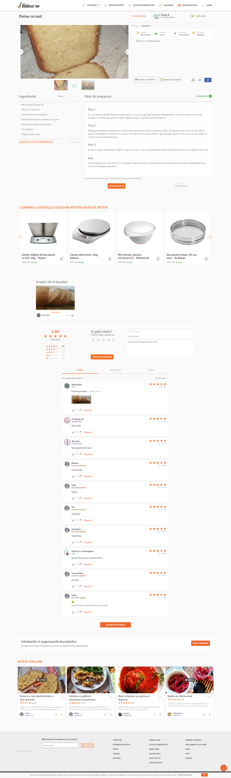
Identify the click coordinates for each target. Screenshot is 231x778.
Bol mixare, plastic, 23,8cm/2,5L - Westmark (133, 256)
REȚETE (115, 749)
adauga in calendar (172, 80)
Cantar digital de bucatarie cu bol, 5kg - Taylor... (38, 256)
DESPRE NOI (117, 740)
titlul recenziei (134, 331)
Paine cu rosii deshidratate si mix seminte (37, 697)
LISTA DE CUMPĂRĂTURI (158, 744)
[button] (22, 52)
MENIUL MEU (154, 749)
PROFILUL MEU (154, 740)
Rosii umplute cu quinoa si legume (134, 697)
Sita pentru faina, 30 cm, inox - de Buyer (181, 256)
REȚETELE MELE (154, 754)
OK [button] (204, 775)
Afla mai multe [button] (185, 775)
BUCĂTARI (117, 758)
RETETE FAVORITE (155, 763)
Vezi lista (75, 142)
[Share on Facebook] (208, 80)
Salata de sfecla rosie (180, 696)
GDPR (187, 749)
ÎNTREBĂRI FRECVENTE (121, 744)
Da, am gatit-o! (116, 186)
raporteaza (181, 186)
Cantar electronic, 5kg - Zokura (84, 256)
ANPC (187, 754)
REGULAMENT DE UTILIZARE (196, 744)
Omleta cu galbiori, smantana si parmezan (82, 697)
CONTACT (188, 758)
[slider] (136, 16)
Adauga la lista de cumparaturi (36, 142)
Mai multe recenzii (115, 624)
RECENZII (116, 754)
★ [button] (133, 16)
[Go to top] (223, 768)
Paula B (165, 15)
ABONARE (87, 745)
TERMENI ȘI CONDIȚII (193, 740)
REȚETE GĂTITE (154, 758)
